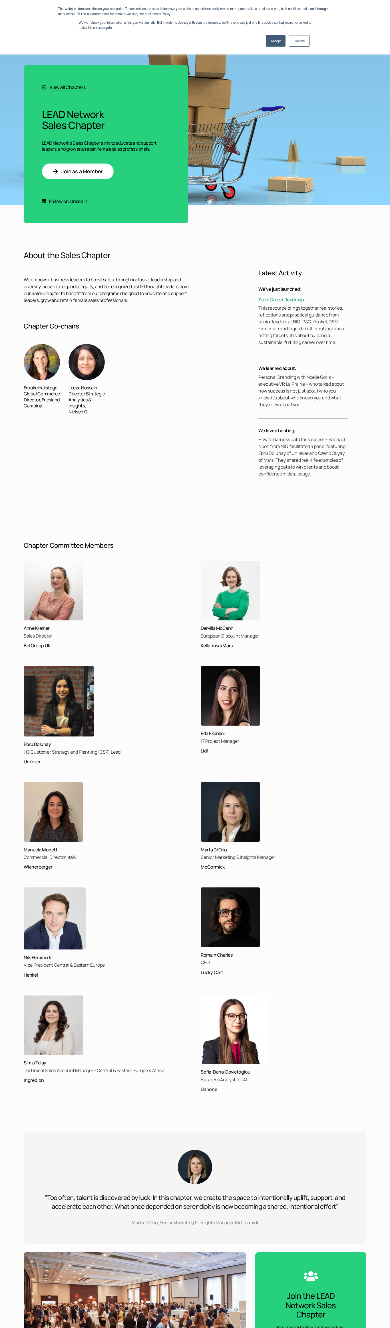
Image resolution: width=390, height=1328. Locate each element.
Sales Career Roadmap (281, 299)
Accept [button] (276, 40)
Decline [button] (299, 40)
